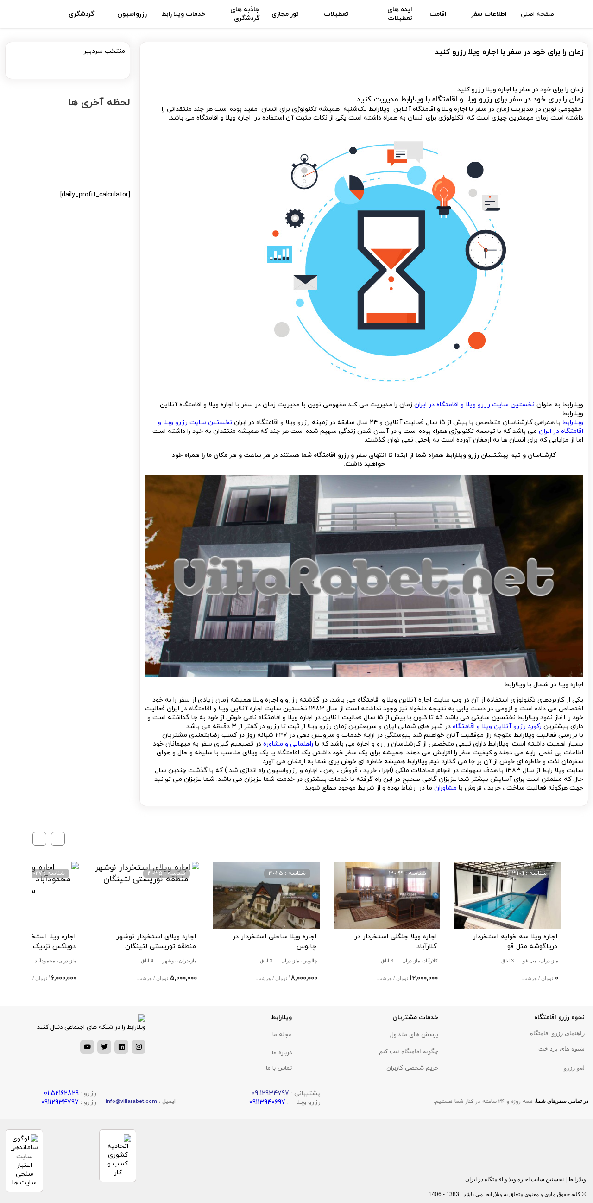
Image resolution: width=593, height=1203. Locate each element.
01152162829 (61, 1093)
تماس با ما (279, 1068)
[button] (58, 839)
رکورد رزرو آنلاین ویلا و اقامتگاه (497, 726)
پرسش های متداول (414, 1035)
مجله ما (282, 1035)
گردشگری (81, 14)
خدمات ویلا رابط (183, 14)
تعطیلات (336, 14)
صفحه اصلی (537, 14)
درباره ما (282, 1053)
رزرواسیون (132, 14)
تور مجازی (285, 14)
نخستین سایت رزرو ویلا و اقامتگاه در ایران (474, 404)
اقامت (438, 14)
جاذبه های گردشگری (244, 14)
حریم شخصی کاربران (412, 1068)
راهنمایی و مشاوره (288, 744)
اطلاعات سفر (489, 14)
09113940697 (267, 1102)
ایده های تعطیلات (399, 14)
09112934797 (60, 1102)
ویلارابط (572, 422)
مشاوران (444, 788)
